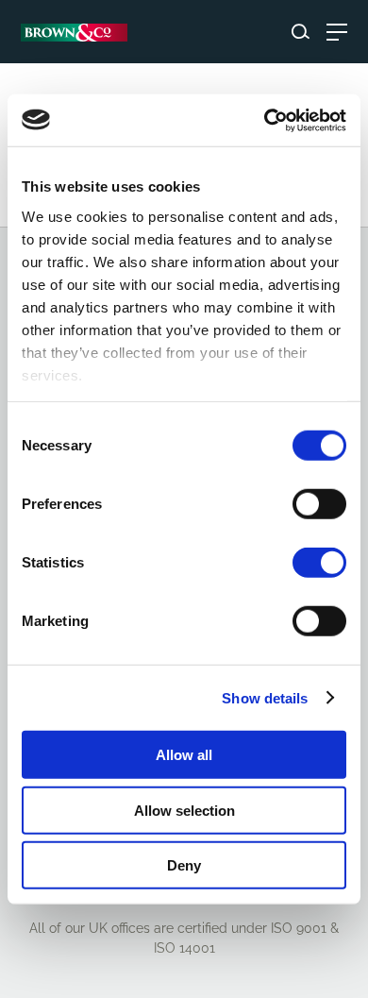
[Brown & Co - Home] (74, 33)
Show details (265, 697)
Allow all (184, 755)
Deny (184, 865)
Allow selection (184, 810)
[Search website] (300, 32)
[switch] (319, 504)
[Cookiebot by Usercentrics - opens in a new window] (264, 120)
